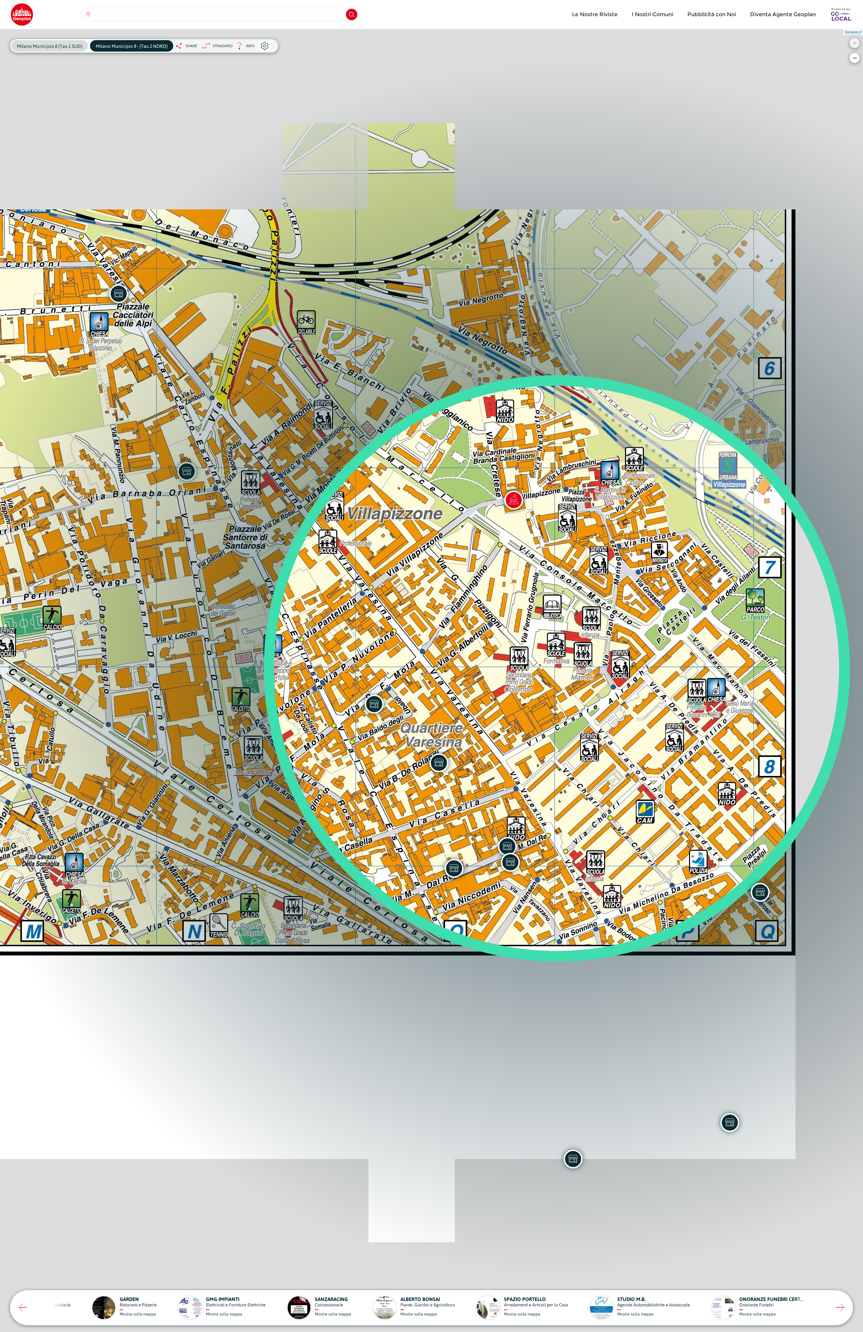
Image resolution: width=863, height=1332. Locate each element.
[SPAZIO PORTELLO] (573, 1159)
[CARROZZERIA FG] (438, 762)
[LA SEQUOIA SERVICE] (507, 846)
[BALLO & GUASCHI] (454, 868)
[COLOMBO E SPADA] (510, 862)
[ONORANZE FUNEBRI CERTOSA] (729, 1122)
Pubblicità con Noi (711, 14)
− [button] (855, 58)
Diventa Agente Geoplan (783, 14)
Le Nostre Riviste (595, 14)
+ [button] (855, 43)
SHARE (191, 46)
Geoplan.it (853, 31)
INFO (244, 48)
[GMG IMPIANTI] (374, 704)
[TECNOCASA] (760, 892)
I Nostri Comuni (652, 14)
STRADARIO (223, 46)
